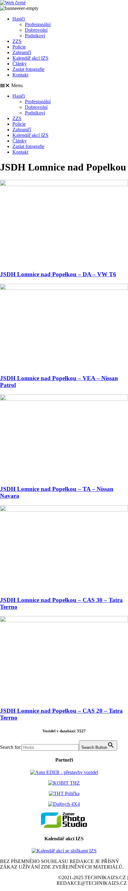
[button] (64, 85)
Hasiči (18, 18)
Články (19, 63)
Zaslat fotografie (28, 69)
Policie (19, 46)
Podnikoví (35, 35)
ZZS (16, 41)
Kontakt (20, 74)
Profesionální (38, 24)
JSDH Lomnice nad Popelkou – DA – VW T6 (58, 274)
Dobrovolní (36, 30)
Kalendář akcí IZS (30, 58)
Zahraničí (21, 52)
